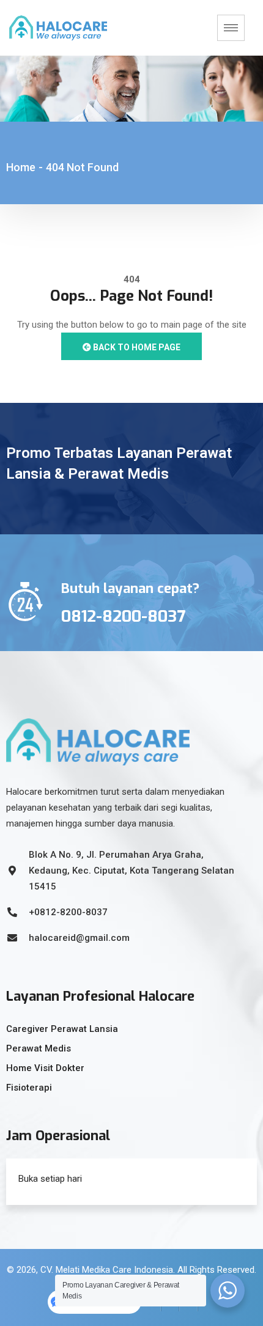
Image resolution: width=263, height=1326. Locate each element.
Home (20, 167)
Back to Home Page (135, 347)
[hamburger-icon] (231, 28)
